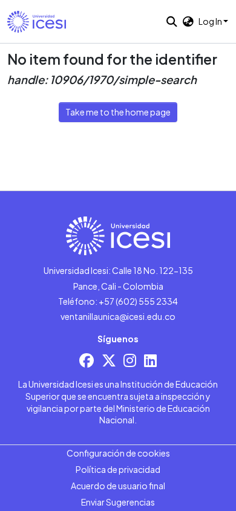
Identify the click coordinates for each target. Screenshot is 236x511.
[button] (36, 22)
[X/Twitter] (109, 360)
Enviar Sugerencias (118, 501)
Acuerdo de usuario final (118, 485)
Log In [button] (210, 21)
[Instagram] (129, 360)
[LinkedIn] (150, 360)
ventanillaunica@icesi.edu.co (118, 316)
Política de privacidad (118, 469)
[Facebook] (86, 360)
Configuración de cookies (118, 453)
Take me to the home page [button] (118, 111)
